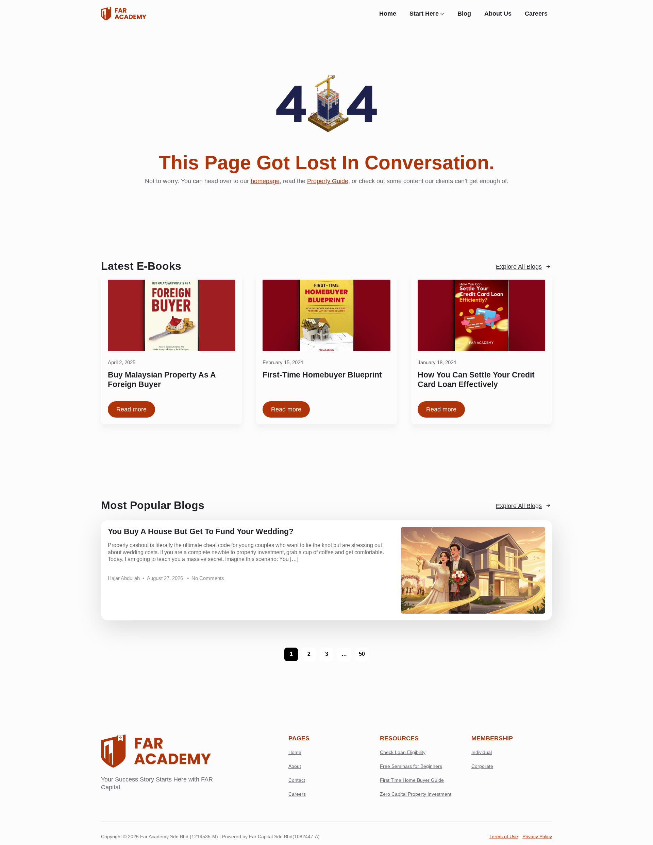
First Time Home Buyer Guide (412, 780)
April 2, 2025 (121, 362)
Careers (536, 13)
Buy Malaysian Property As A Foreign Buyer (162, 380)
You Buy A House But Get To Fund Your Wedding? (201, 531)
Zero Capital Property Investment (415, 794)
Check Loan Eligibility (402, 752)
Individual (481, 752)
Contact (296, 780)
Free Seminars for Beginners (411, 766)
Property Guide (327, 181)
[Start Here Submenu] (444, 13)
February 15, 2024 (283, 362)
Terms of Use (503, 836)
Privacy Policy (537, 836)
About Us (498, 13)
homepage (265, 181)
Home (387, 13)
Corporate (482, 766)
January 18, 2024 (437, 362)
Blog (464, 13)
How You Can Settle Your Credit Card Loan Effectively (476, 380)
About (294, 766)
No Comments (207, 578)
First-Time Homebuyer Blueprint (322, 375)
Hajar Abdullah (124, 578)
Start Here (424, 13)
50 (362, 654)
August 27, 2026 (165, 578)
